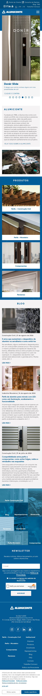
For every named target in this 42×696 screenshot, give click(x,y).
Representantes (30, 651)
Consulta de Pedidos (32, 2)
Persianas (11, 656)
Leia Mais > (6, 363)
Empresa (30, 641)
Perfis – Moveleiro (11, 643)
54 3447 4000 (21, 616)
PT (16, 7)
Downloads (30, 648)
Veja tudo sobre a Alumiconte (17, 144)
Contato (30, 661)
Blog (34, 4)
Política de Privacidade (30, 667)
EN (20, 7)
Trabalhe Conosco (33, 7)
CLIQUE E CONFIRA (11, 93)
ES (24, 7)
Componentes (11, 650)
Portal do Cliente (15, 2)
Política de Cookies (21, 681)
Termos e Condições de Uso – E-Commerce (14, 683)
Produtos (30, 644)
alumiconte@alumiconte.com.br (21, 618)
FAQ (38, 4)
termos (22, 578)
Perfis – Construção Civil (11, 637)
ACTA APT (5, 686)
